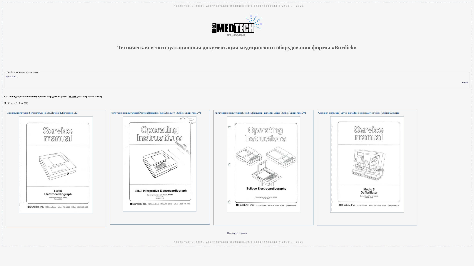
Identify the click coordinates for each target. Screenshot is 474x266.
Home (465, 82)
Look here (11, 76)
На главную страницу (237, 233)
